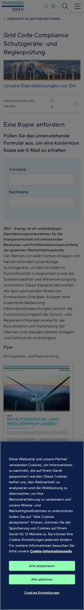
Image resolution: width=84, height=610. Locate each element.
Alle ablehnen (42, 579)
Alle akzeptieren (42, 566)
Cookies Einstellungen (42, 593)
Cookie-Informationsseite (51, 551)
